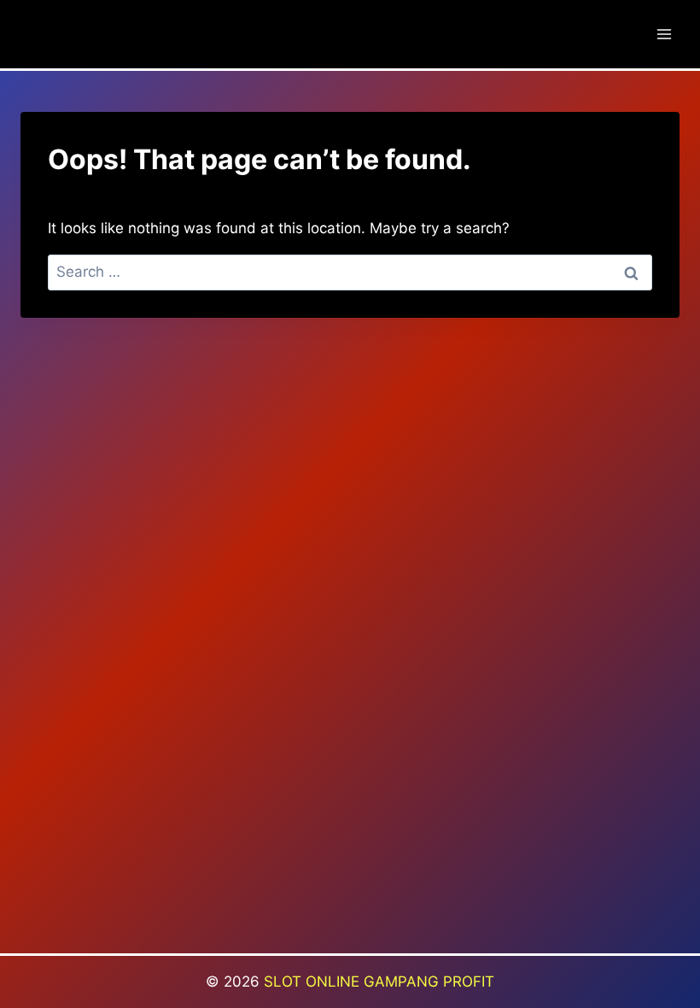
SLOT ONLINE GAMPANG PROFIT (379, 981)
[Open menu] (664, 34)
